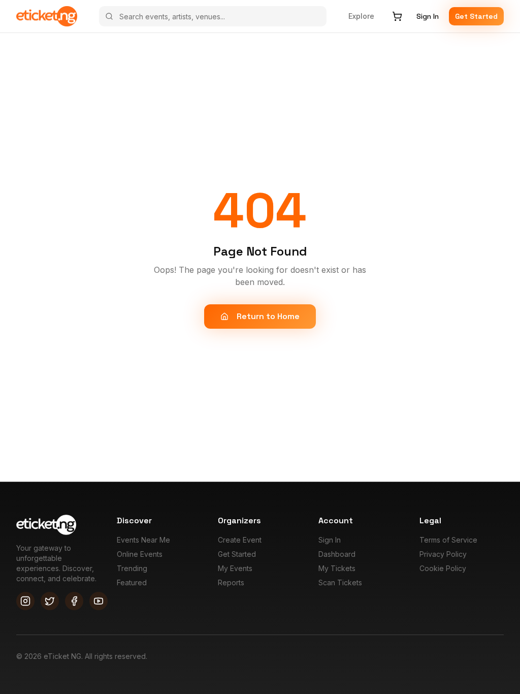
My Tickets (336, 568)
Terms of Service (448, 539)
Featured (132, 582)
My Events (235, 568)
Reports (231, 582)
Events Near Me (143, 539)
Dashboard (336, 554)
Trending (132, 568)
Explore (361, 16)
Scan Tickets (340, 582)
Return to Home (268, 316)
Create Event (240, 539)
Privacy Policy (443, 554)
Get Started (476, 16)
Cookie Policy (442, 568)
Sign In (427, 16)
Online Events (139, 554)
